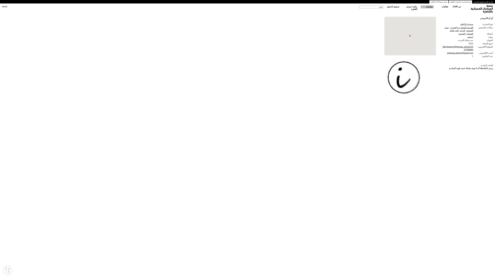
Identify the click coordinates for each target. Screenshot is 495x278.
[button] (410, 36)
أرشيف (470, 37)
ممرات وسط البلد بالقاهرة (438, 2)
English (4, 6)
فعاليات (445, 7)
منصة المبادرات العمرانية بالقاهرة (460, 2)
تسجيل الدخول (393, 7)
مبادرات (429, 7)
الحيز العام (454, 30)
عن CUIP (457, 7)
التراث (462, 30)
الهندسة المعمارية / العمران (461, 28)
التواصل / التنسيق (465, 34)
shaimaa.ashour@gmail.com (460, 53)
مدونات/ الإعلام (466, 24)
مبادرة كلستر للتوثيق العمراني (483, 2)
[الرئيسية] (479, 9)
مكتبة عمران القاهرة (411, 8)
